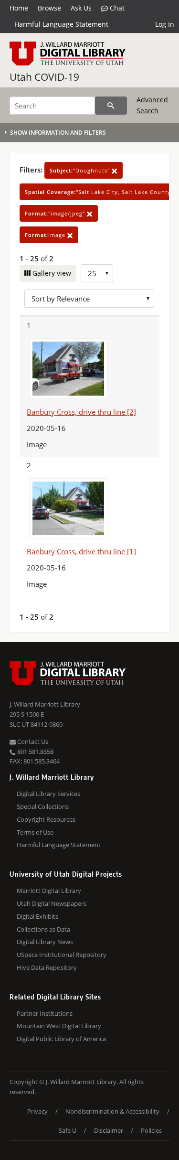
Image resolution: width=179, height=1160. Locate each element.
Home (19, 7)
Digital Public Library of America (61, 1038)
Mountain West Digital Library (59, 1025)
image (46, 234)
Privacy (37, 1111)
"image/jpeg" (56, 213)
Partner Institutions (45, 1013)
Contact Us (32, 741)
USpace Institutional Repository (61, 954)
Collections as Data (43, 929)
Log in (164, 24)
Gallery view (51, 273)
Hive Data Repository (47, 967)
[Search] (111, 106)
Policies (151, 1130)
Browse (49, 7)
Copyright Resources (46, 819)
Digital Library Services (48, 793)
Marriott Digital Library (49, 890)
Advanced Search (152, 105)
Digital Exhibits (37, 916)
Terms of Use (35, 832)
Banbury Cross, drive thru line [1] (81, 551)
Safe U (67, 1130)
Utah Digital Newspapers (51, 903)
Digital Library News (45, 941)
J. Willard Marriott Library (45, 704)
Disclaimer (108, 1130)
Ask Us (81, 7)
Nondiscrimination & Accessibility (112, 1111)
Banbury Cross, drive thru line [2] (81, 412)
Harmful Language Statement (61, 24)
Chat (116, 7)
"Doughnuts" (81, 170)
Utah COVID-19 (44, 77)
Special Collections (43, 806)
